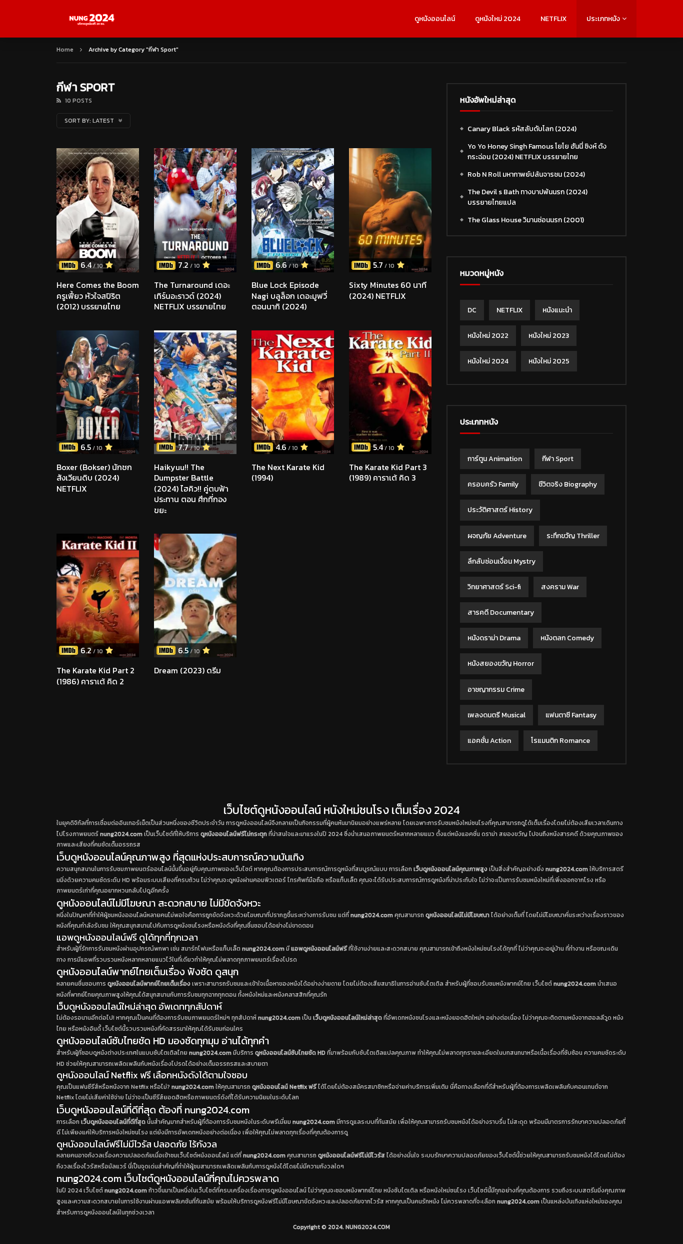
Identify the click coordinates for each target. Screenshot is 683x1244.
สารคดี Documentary (501, 612)
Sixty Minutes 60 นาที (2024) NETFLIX (387, 290)
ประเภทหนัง (603, 19)
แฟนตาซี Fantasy (571, 715)
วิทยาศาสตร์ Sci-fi (494, 587)
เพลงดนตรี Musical (497, 715)
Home (65, 49)
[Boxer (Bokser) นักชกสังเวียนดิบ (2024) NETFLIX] (97, 392)
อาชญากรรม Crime (496, 689)
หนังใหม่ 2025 (549, 361)
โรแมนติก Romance (560, 740)
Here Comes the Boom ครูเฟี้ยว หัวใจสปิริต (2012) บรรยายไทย (97, 295)
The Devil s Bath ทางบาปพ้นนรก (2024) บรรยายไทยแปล (528, 197)
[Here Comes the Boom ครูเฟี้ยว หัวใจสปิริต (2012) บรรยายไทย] (97, 210)
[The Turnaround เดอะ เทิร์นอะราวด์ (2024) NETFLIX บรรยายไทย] (195, 210)
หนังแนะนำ (557, 310)
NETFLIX (553, 19)
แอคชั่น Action (489, 740)
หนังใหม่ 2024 (488, 361)
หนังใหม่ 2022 (488, 335)
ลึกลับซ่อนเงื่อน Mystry (502, 561)
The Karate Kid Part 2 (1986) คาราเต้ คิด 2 (95, 675)
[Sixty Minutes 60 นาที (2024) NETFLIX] (390, 210)
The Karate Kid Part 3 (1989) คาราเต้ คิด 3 (388, 472)
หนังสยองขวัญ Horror (501, 663)
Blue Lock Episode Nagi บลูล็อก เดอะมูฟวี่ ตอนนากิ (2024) (289, 295)
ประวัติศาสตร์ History (500, 510)
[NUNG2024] (91, 19)
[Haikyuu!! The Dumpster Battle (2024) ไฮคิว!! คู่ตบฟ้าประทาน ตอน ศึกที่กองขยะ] (195, 392)
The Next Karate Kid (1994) (288, 472)
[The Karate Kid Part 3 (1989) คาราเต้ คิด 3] (390, 392)
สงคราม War (560, 587)
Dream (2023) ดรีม (187, 670)
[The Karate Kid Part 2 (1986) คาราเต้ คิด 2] (97, 596)
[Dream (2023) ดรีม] (195, 596)
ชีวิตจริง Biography (567, 484)
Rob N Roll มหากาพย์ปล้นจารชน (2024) (526, 174)
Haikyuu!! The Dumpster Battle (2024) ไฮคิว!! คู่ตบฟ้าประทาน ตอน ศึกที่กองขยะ (191, 488)
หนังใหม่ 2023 (548, 335)
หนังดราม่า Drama (494, 638)
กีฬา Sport (558, 459)
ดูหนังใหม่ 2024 (497, 19)
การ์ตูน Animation (495, 459)
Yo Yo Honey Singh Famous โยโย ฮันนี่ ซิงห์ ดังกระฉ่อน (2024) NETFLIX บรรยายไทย (537, 151)
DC (472, 310)
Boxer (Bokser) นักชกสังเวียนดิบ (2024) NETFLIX (94, 478)
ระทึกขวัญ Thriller (573, 536)
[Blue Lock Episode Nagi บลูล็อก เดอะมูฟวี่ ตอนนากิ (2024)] (293, 210)
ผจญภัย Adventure (497, 536)
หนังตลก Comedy (567, 638)
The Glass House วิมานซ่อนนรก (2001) (526, 220)
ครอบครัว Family (493, 484)
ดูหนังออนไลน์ (434, 19)
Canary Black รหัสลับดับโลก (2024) (522, 129)
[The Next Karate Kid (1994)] (293, 392)
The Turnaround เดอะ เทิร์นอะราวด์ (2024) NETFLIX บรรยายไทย (192, 295)
